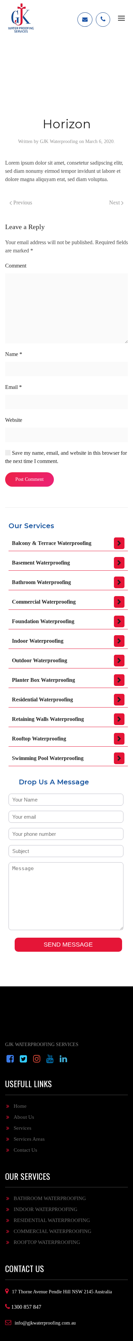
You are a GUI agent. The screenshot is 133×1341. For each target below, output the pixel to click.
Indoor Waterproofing (37, 641)
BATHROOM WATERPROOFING (50, 1198)
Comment (15, 266)
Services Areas (29, 1139)
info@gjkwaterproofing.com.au (45, 1323)
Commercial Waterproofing (44, 602)
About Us (24, 1117)
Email (13, 387)
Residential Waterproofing (42, 699)
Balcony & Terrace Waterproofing (51, 543)
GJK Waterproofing (59, 141)
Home (20, 1106)
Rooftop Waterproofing (39, 738)
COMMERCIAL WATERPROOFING (52, 1231)
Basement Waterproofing (41, 563)
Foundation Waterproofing (43, 621)
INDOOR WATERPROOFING (45, 1209)
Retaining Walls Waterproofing (48, 719)
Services (22, 1128)
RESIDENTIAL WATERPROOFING (52, 1220)
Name (13, 354)
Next (115, 202)
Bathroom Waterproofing (41, 582)
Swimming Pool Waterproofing (48, 758)
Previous (22, 202)
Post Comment (29, 479)
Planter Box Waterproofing (43, 680)
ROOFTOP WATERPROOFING (47, 1242)
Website (13, 420)
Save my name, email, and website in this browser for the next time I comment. (66, 457)
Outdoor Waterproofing (39, 660)
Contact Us (25, 1150)
